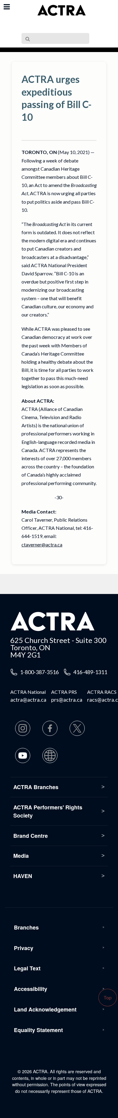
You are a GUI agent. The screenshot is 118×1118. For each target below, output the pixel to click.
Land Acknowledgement (45, 1009)
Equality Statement (38, 1030)
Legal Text (27, 968)
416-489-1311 (90, 672)
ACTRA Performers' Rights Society (47, 811)
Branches (26, 927)
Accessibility (30, 989)
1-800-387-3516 (39, 672)
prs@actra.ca (66, 699)
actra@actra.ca (28, 699)
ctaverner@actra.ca (41, 544)
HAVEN (22, 876)
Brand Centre (30, 836)
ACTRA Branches (35, 787)
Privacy (23, 948)
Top (107, 997)
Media (21, 856)
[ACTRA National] (61, 10)
